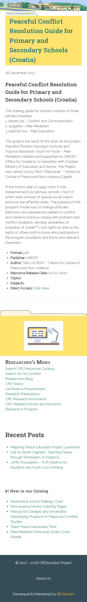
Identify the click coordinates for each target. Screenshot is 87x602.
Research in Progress (21, 409)
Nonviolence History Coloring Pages (38, 506)
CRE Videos (14, 384)
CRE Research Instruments (26, 399)
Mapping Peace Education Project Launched (45, 447)
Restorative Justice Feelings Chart (36, 501)
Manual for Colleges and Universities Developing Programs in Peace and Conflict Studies (44, 517)
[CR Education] (43, 5)
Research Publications (22, 394)
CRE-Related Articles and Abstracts (33, 404)
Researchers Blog (19, 379)
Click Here (41, 288)
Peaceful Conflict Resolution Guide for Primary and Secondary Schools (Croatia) (41, 40)
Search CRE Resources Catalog (29, 369)
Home (10, 13)
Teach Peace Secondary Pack (33, 527)
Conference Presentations (25, 389)
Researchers (24, 13)
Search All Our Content (23, 374)
